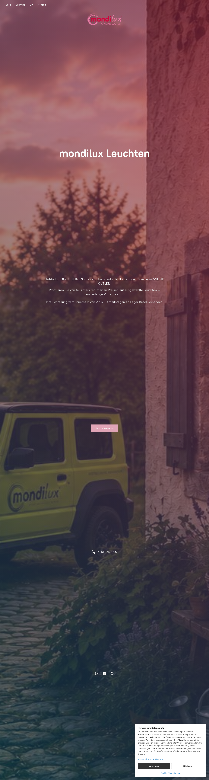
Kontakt (42, 4)
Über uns (20, 4)
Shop (8, 4)
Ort (31, 4)
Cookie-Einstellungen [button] (170, 773)
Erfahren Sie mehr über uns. (151, 759)
